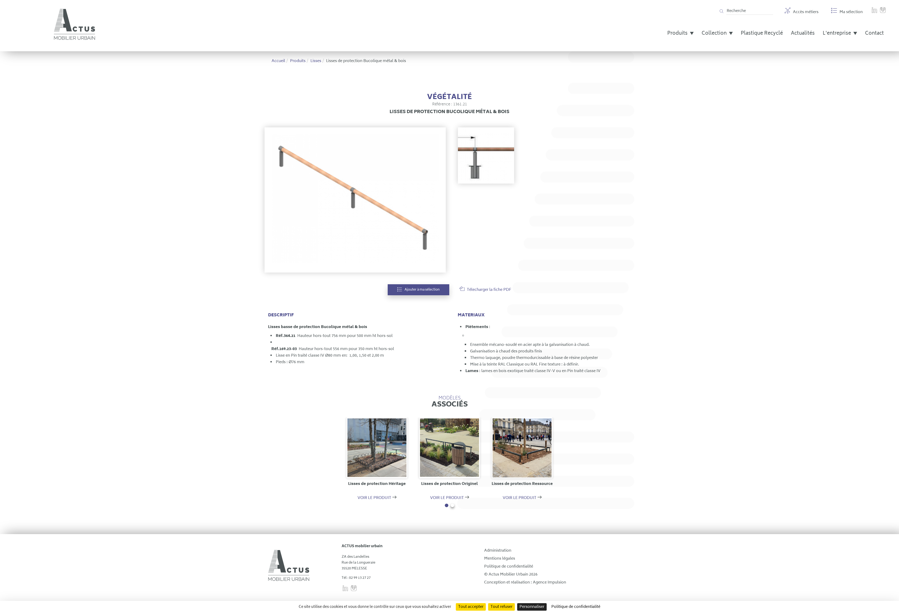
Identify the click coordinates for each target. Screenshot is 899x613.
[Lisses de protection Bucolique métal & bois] (355, 199)
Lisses (315, 61)
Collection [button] (715, 33)
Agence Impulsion (549, 582)
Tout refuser (501, 607)
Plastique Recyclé (762, 33)
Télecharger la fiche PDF (489, 290)
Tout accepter (470, 607)
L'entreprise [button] (837, 33)
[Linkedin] (874, 13)
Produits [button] (678, 33)
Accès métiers (805, 12)
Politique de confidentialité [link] (575, 607)
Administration (497, 550)
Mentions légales (499, 558)
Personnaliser (532, 607)
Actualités (803, 33)
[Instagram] (883, 13)
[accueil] (74, 39)
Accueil (278, 61)
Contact (874, 33)
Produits (298, 61)
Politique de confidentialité (508, 566)
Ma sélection (851, 12)
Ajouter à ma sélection (422, 290)
